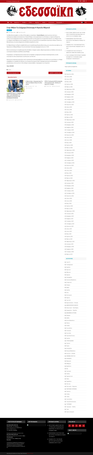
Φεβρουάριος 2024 (70, 150)
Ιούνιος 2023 (69, 170)
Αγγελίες (37, 22)
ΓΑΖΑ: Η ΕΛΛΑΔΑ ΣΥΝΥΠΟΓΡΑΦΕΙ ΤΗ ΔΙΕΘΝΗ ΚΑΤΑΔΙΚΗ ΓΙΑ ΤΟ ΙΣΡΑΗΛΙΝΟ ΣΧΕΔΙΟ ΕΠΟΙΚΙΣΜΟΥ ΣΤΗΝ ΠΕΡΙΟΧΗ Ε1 (76, 57)
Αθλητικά (68, 272)
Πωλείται (68, 391)
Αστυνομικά (69, 295)
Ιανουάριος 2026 (70, 91)
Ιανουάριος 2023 (70, 183)
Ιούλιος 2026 (69, 76)
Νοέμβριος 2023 (69, 157)
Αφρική (68, 297)
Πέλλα (67, 378)
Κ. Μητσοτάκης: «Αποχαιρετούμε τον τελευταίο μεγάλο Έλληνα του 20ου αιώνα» (34, 83)
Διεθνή (43, 22)
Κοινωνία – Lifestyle (70, 353)
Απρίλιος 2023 (69, 175)
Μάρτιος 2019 (69, 254)
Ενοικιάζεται (69, 328)
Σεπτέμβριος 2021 (70, 223)
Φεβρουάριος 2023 (70, 180)
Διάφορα (68, 315)
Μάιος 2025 (68, 112)
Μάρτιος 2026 (69, 86)
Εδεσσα (68, 323)
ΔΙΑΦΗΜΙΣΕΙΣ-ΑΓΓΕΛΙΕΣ (71, 312)
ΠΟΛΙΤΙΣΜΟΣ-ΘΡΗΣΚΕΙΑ (71, 389)
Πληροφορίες (59, 22)
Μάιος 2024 (68, 142)
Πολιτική (9, 30)
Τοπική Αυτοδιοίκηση (71, 401)
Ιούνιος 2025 (69, 109)
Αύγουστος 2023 (70, 165)
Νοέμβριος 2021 (69, 218)
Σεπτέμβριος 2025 (70, 102)
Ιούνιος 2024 (69, 140)
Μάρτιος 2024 (69, 147)
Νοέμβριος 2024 (69, 127)
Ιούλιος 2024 (69, 137)
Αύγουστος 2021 (70, 226)
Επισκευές (68, 330)
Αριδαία (68, 290)
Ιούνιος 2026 (69, 79)
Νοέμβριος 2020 (69, 249)
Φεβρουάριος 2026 (70, 89)
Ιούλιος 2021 (69, 228)
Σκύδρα (68, 394)
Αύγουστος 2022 (70, 195)
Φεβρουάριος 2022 (70, 211)
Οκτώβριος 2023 (70, 160)
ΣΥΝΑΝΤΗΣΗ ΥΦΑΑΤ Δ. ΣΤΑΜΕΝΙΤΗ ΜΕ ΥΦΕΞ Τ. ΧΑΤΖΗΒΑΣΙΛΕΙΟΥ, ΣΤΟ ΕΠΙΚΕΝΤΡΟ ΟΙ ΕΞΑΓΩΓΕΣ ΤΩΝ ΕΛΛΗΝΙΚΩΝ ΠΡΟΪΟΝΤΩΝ (15, 96)
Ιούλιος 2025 (69, 107)
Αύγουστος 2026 (70, 74)
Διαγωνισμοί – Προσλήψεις (72, 307)
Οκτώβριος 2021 (70, 221)
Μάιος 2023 (68, 173)
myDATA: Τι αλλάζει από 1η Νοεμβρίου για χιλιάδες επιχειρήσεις (56, 73)
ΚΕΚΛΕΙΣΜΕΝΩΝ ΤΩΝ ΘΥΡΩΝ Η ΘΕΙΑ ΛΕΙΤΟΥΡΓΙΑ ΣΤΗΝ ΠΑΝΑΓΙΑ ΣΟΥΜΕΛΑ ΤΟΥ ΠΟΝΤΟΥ (75, 40)
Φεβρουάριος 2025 (70, 119)
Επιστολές (68, 333)
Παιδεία (68, 373)
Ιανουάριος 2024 (70, 152)
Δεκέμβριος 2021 (70, 216)
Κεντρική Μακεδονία (70, 350)
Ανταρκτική (68, 282)
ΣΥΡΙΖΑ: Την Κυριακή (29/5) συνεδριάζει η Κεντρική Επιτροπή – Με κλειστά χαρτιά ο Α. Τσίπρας (53, 83)
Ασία (67, 292)
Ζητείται (68, 343)
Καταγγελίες (69, 348)
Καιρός (67, 345)
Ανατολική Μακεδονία (71, 279)
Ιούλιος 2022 (69, 198)
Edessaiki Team (19, 99)
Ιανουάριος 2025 (70, 122)
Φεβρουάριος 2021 (70, 241)
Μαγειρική (68, 361)
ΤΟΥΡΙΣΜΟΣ (69, 404)
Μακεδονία (16, 22)
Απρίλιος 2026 (69, 84)
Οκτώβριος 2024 (70, 129)
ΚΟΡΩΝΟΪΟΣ (69, 358)
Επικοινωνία (51, 22)
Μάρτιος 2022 (69, 208)
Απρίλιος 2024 (69, 145)
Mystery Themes (30, 453)
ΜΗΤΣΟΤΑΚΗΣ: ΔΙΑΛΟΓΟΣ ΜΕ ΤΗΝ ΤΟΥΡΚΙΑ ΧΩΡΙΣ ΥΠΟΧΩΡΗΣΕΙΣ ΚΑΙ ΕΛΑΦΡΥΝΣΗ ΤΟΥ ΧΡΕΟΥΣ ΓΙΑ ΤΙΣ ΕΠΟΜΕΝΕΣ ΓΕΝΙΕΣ (75, 34)
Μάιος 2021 (68, 233)
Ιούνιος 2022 (69, 201)
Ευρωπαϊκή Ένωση (70, 335)
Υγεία (67, 409)
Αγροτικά (68, 269)
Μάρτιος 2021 (69, 239)
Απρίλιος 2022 (69, 206)
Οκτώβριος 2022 (70, 190)
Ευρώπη (68, 338)
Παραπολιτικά (69, 376)
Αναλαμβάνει (69, 277)
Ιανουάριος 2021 (70, 244)
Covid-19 (68, 262)
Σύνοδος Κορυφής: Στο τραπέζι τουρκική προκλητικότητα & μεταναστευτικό (15, 73)
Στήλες (30, 22)
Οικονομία (68, 371)
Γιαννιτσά (68, 300)
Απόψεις (68, 285)
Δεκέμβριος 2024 (70, 124)
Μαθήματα (68, 363)
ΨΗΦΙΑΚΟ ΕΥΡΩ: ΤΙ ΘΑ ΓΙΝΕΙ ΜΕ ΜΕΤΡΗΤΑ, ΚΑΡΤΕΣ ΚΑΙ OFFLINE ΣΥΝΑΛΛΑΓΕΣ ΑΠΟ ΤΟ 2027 (75, 46)
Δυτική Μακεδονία (70, 320)
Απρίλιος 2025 (69, 114)
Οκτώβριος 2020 (70, 251)
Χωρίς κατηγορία (70, 411)
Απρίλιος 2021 (69, 236)
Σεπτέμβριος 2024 (70, 132)
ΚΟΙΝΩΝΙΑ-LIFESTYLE (70, 356)
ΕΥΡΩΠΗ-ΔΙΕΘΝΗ (70, 340)
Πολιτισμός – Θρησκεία (71, 386)
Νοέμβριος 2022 (69, 188)
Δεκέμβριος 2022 (70, 185)
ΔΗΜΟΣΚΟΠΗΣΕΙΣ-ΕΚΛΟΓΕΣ (72, 305)
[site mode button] (82, 22)
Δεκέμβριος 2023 (70, 155)
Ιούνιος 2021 (69, 231)
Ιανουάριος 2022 (70, 213)
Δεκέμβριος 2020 (70, 246)
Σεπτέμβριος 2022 (70, 193)
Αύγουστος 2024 (70, 135)
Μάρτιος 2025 (69, 117)
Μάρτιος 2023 (69, 178)
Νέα (11, 22)
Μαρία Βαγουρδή (21, 32)
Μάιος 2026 (68, 81)
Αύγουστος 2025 (70, 104)
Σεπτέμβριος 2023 (70, 162)
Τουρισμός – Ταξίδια (70, 406)
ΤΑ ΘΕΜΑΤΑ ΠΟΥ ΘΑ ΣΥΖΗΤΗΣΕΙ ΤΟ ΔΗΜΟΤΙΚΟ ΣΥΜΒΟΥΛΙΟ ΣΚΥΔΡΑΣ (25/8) (75, 51)
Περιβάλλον (68, 381)
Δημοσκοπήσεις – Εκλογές (72, 302)
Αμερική (68, 274)
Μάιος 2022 (68, 203)
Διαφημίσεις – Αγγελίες (71, 310)
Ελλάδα (24, 22)
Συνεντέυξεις (69, 399)
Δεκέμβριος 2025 (70, 94)
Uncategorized (69, 264)
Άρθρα (67, 287)
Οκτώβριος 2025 (70, 99)
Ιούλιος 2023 (69, 168)
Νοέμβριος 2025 (69, 96)
